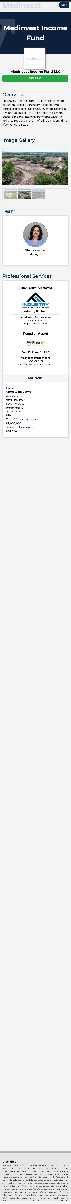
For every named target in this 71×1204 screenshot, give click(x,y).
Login (64, 4)
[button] (5, 166)
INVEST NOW (35, 78)
